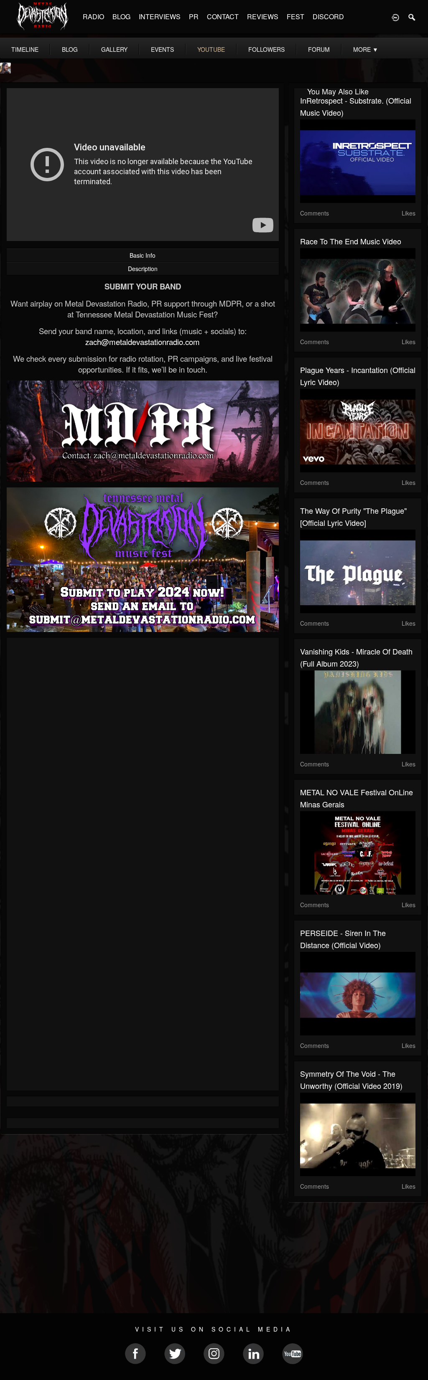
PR (194, 16)
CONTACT (223, 16)
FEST (295, 16)
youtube (211, 49)
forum (319, 49)
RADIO (93, 16)
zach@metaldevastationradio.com (142, 341)
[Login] (395, 16)
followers (266, 49)
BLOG (121, 16)
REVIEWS (262, 16)
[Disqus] (143, 755)
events (162, 49)
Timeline (24, 49)
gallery (114, 49)
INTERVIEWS (160, 16)
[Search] (412, 16)
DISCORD (328, 16)
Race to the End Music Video (350, 241)
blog (70, 49)
